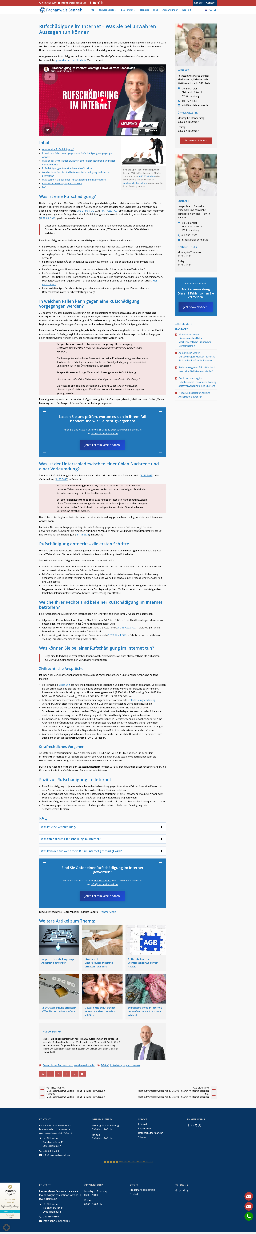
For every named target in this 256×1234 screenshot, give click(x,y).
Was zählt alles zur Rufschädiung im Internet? (71, 839)
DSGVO (105, 1065)
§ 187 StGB (61, 479)
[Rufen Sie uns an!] (248, 1216)
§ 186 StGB (146, 475)
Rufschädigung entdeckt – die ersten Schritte (67, 168)
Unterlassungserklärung (141, 700)
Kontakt (199, 2)
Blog (155, 9)
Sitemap (142, 1137)
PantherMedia (108, 911)
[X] (58, 1074)
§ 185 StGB (83, 534)
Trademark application (142, 1189)
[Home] (61, 10)
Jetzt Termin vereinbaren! (102, 445)
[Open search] (211, 9)
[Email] (82, 1074)
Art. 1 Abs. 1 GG (109, 210)
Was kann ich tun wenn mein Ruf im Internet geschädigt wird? (81, 851)
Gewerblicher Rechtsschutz (58, 1065)
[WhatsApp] (74, 1074)
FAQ (44, 187)
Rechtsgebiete (106, 9)
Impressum (144, 1128)
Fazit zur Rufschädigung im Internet (62, 183)
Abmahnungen (170, 9)
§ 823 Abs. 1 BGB (117, 635)
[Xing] (98, 2)
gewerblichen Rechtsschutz (71, 60)
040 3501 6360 (102, 429)
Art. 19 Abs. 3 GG (126, 627)
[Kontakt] (248, 1196)
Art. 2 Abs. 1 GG (85, 210)
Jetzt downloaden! (195, 307)
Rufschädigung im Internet (125, 1065)
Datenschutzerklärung (150, 1133)
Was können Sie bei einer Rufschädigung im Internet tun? (74, 179)
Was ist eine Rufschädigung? (58, 149)
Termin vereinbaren (196, 140)
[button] (6, 1227)
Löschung (65, 684)
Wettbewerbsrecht (84, 1065)
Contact (211, 2)
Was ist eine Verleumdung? (58, 827)
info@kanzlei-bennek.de (135, 183)
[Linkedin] (43, 1074)
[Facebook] (90, 2)
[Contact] (248, 1206)
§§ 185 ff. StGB (48, 218)
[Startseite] (92, 10)
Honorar (144, 9)
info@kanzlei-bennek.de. (104, 433)
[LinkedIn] (94, 2)
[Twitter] (102, 2)
